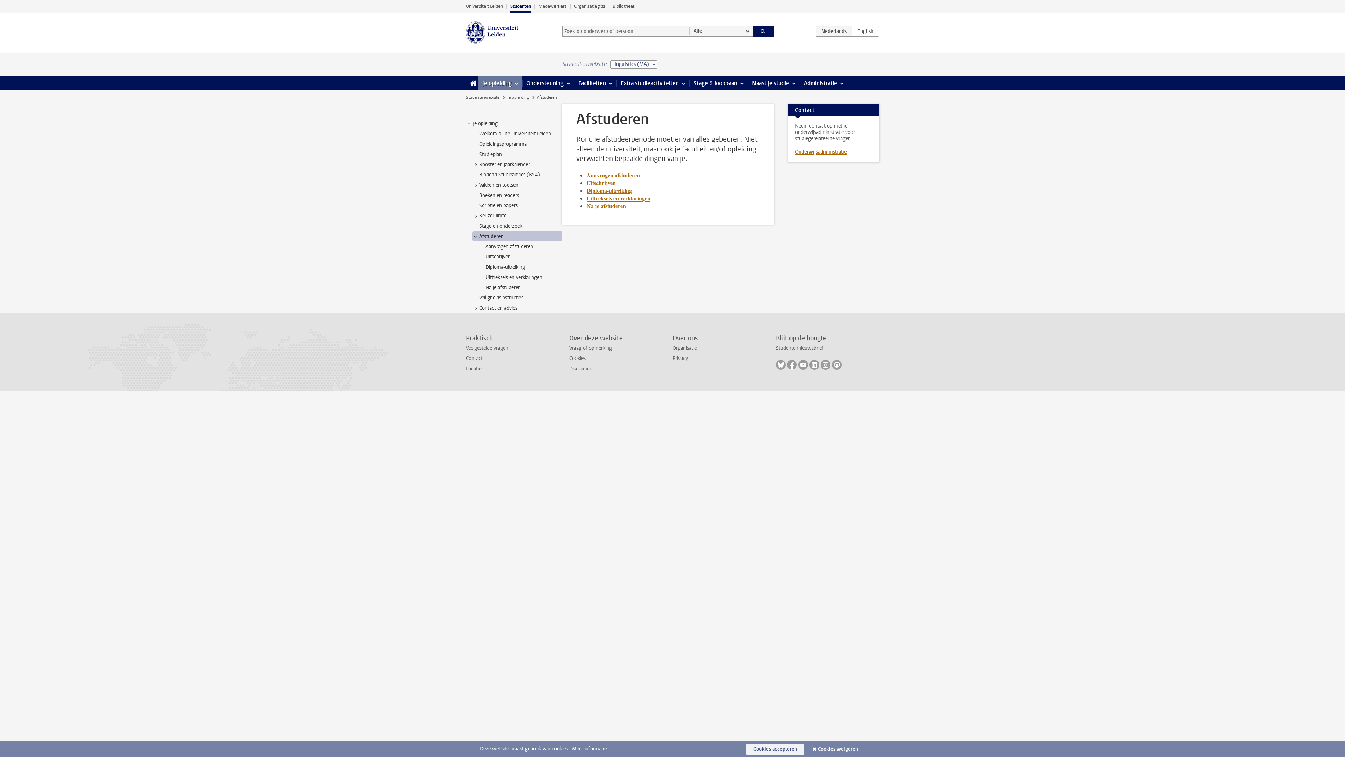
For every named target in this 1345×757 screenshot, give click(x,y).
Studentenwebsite (482, 97)
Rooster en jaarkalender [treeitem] (504, 164)
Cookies (577, 358)
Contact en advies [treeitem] (498, 308)
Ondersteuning (545, 83)
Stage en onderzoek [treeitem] (500, 226)
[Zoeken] (763, 31)
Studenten (520, 6)
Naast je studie (770, 83)
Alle (698, 31)
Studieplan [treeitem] (490, 154)
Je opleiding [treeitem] (485, 123)
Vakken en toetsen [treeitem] (498, 185)
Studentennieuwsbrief (799, 348)
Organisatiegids (589, 6)
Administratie (820, 83)
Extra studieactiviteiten (650, 83)
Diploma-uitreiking (609, 190)
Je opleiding (497, 83)
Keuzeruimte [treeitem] (492, 215)
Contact (474, 358)
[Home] (472, 83)
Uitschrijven (601, 183)
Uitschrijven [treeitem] (498, 256)
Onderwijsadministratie (821, 152)
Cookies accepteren (775, 749)
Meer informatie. (590, 748)
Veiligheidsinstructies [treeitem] (501, 297)
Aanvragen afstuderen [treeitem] (509, 246)
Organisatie (684, 348)
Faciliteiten (592, 83)
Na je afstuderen (606, 206)
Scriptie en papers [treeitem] (498, 205)
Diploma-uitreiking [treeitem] (505, 267)
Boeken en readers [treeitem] (499, 195)
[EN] (865, 31)
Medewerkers (552, 6)
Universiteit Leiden (484, 6)
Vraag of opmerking (590, 348)
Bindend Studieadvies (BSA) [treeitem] (509, 174)
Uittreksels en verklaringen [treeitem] (513, 277)
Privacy (680, 358)
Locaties (474, 369)
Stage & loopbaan (715, 83)
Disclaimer (580, 369)
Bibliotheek (624, 6)
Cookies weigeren (838, 749)
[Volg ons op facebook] (792, 365)
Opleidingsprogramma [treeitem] (503, 144)
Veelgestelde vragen (487, 348)
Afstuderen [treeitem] (491, 236)
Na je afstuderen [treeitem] (503, 287)
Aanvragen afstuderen (613, 175)
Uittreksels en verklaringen (618, 198)
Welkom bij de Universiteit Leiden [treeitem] (515, 133)
